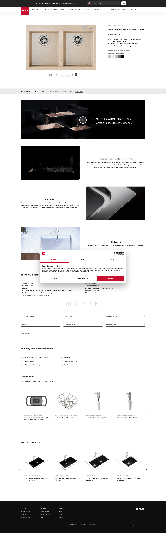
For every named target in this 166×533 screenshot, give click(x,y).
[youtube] (140, 509)
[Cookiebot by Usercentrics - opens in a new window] (115, 253)
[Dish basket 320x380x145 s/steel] (67, 400)
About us (125, 9)
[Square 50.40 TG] (129, 461)
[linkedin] (142, 509)
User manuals (44, 511)
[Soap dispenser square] (98, 400)
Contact (134, 9)
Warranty (24, 514)
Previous (19, 409)
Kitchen (35, 9)
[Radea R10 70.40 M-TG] (67, 461)
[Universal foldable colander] (36, 400)
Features (43, 91)
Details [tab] (83, 260)
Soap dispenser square (94, 415)
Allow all (111, 278)
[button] (103, 3)
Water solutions (75, 9)
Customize (81, 278)
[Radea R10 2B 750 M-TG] (36, 461)
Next (73, 75)
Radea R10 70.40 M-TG (63, 476)
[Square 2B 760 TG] (98, 461)
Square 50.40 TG (123, 476)
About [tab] (112, 260)
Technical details (54, 91)
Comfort (63, 9)
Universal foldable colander (33, 415)
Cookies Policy (92, 524)
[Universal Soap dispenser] (129, 400)
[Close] (128, 3)
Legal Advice (72, 524)
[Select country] (144, 9)
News (60, 511)
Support (86, 9)
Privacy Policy (82, 524)
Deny (55, 278)
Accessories (79, 91)
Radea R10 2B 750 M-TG (32, 476)
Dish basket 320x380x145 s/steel (66, 415)
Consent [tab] (54, 260)
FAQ (41, 517)
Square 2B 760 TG (92, 476)
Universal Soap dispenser (126, 415)
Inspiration (96, 9)
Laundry (54, 9)
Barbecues (45, 9)
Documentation (67, 91)
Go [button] (124, 3)
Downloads (115, 9)
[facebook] (137, 509)
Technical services (26, 517)
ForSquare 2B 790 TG (28, 91)
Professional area (45, 514)
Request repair (25, 511)
